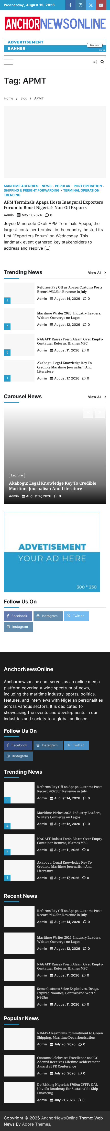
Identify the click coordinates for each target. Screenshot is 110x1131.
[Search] (102, 62)
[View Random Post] (94, 62)
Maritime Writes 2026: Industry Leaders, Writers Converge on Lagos (69, 315)
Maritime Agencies (21, 186)
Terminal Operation (81, 190)
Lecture (17, 475)
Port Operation (88, 186)
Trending (12, 195)
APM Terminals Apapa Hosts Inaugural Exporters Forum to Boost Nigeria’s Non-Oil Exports (53, 204)
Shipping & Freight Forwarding (32, 190)
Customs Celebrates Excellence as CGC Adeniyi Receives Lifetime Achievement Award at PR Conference (68, 1062)
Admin (9, 215)
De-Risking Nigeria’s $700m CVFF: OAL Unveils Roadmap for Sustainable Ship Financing (67, 1089)
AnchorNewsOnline (59, 1117)
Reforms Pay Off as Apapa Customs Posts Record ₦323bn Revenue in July (69, 289)
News (46, 186)
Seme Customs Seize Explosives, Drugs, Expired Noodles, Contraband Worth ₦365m (68, 993)
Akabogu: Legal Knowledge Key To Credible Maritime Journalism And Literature (64, 367)
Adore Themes (36, 1124)
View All (95, 273)
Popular (62, 186)
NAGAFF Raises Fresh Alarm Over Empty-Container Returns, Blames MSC (70, 341)
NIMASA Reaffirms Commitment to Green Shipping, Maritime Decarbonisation (70, 1035)
